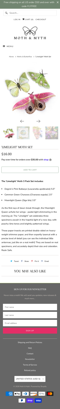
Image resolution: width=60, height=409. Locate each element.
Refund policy (30, 370)
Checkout (41, 19)
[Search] (6, 13)
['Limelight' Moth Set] (30, 90)
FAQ (30, 348)
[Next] (38, 121)
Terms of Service (30, 365)
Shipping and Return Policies (30, 342)
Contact (30, 353)
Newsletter (30, 359)
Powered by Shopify (38, 386)
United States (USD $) (28, 379)
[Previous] (22, 121)
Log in (17, 19)
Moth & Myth (25, 386)
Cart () (28, 19)
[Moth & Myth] (30, 33)
